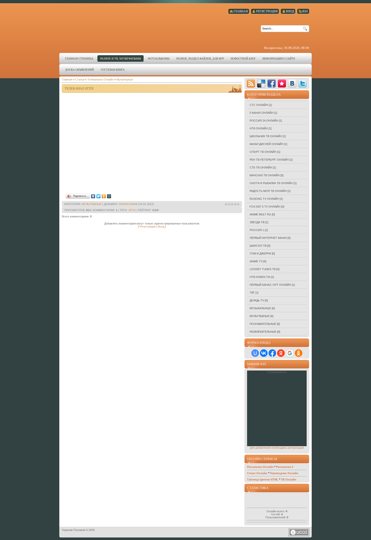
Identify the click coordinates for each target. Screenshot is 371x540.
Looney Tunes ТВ (263, 269)
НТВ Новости (260, 276)
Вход (161, 226)
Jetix (132, 210)
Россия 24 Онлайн (264, 120)
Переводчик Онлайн (284, 473)
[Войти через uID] (255, 353)
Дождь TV (257, 300)
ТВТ (252, 292)
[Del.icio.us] (261, 83)
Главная (67, 79)
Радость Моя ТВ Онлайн (268, 190)
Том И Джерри (260, 253)
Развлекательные (263, 331)
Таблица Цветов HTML (262, 479)
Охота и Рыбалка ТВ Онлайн (271, 183)
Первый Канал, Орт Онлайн (270, 284)
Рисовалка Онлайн (260, 466)
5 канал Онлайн (261, 112)
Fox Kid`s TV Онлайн (265, 206)
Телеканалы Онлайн (100, 79)
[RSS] (251, 83)
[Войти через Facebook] (272, 353)
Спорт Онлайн (257, 473)
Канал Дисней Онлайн (266, 144)
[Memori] (282, 83)
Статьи (79, 79)
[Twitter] (98, 196)
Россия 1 (257, 230)
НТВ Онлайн (259, 128)
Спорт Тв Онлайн (263, 151)
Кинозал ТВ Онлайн (265, 175)
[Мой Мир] (109, 196)
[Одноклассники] (104, 196)
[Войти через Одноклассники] (298, 353)
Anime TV (256, 261)
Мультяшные (124, 79)
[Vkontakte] (292, 83)
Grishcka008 (128, 204)
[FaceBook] (272, 83)
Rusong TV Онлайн (264, 198)
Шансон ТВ (258, 245)
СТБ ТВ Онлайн (261, 167)
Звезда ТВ (257, 222)
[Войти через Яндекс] (281, 353)
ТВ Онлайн (288, 479)
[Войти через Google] (290, 353)
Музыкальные (260, 308)
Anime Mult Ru (260, 214)
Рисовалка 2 (284, 466)
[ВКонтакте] (93, 196)
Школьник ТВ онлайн (266, 136)
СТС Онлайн (259, 104)
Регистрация (148, 226)
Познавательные (263, 323)
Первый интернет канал (268, 237)
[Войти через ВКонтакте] (264, 353)
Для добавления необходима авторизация (277, 447)
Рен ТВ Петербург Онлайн (269, 159)
